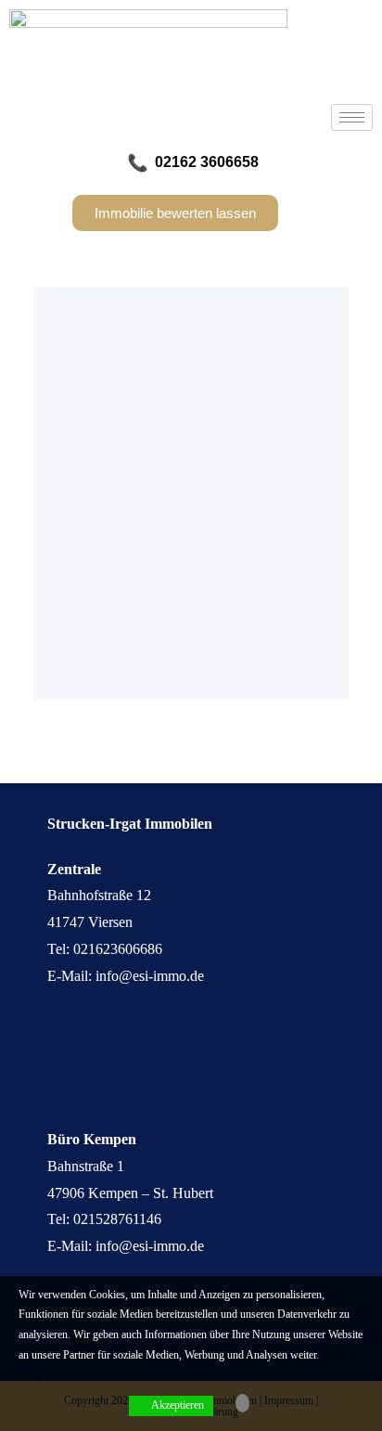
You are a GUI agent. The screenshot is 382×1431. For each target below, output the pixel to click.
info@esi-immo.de (150, 976)
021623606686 (117, 949)
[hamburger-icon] (352, 117)
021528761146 (117, 1219)
